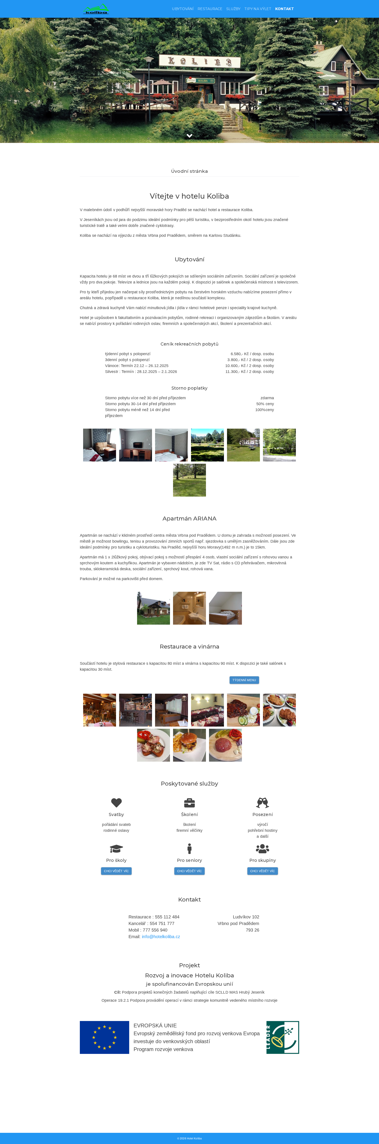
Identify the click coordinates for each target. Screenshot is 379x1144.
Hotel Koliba (194, 1138)
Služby (233, 9)
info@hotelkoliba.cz (161, 936)
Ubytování (183, 9)
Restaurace (210, 9)
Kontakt (284, 9)
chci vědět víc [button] (116, 871)
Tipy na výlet (257, 9)
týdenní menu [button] (244, 680)
